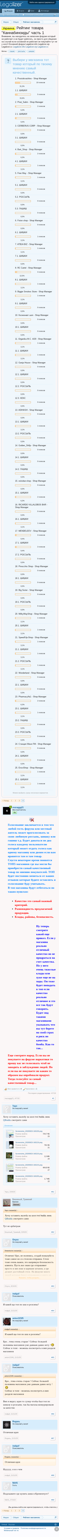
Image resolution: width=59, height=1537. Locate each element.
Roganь (16, 1421)
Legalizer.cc (43, 47)
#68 (52, 1475)
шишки (31, 51)
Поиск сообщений (12, 15)
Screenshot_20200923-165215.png (28, 1165)
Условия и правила (11, 1528)
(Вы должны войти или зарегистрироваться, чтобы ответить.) (32, 1507)
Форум (10, 11)
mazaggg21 (9, 1098)
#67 (52, 1438)
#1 (53, 1098)
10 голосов (40, 82)
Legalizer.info (19, 47)
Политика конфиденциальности (33, 1528)
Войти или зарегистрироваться (42, 2)
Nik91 (15, 1483)
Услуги (21, 11)
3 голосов (41, 118)
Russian (11, 1524)
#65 (52, 1357)
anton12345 (17, 1318)
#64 (52, 1311)
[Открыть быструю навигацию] (55, 22)
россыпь (21, 51)
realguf (15, 1294)
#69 (52, 1500)
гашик (12, 51)
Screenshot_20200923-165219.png (28, 1142)
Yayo (14, 1106)
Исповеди (45, 11)
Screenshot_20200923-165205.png (28, 1176)
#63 (52, 1286)
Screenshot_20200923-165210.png (28, 1154)
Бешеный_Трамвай (12, 1232)
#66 (52, 1414)
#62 (52, 1232)
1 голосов (41, 165)
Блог (32, 11)
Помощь (55, 1524)
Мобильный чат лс (11, 1530)
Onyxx (15, 1239)
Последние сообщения (34, 15)
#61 (52, 1192)
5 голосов (41, 94)
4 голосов (41, 272)
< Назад (5, 801)
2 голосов (41, 106)
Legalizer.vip (31, 47)
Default (4, 1524)
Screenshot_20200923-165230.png (28, 1131)
